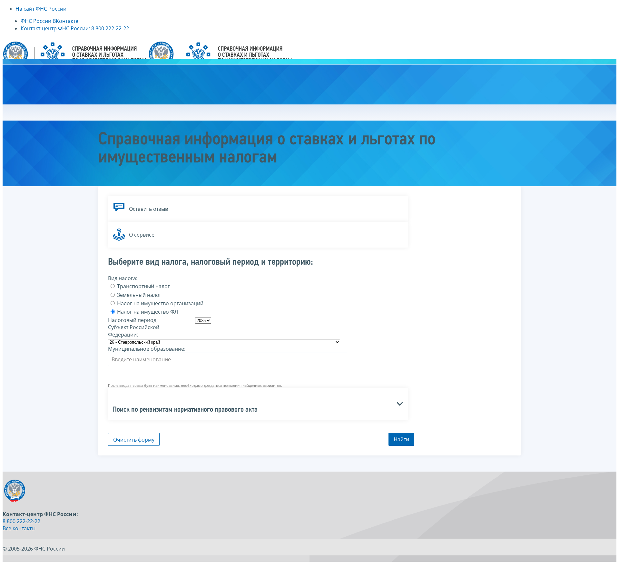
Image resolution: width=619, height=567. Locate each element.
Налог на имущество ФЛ (147, 311)
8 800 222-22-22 (21, 521)
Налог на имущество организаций (159, 303)
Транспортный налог (143, 286)
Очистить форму (133, 439)
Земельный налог (139, 294)
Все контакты (19, 528)
